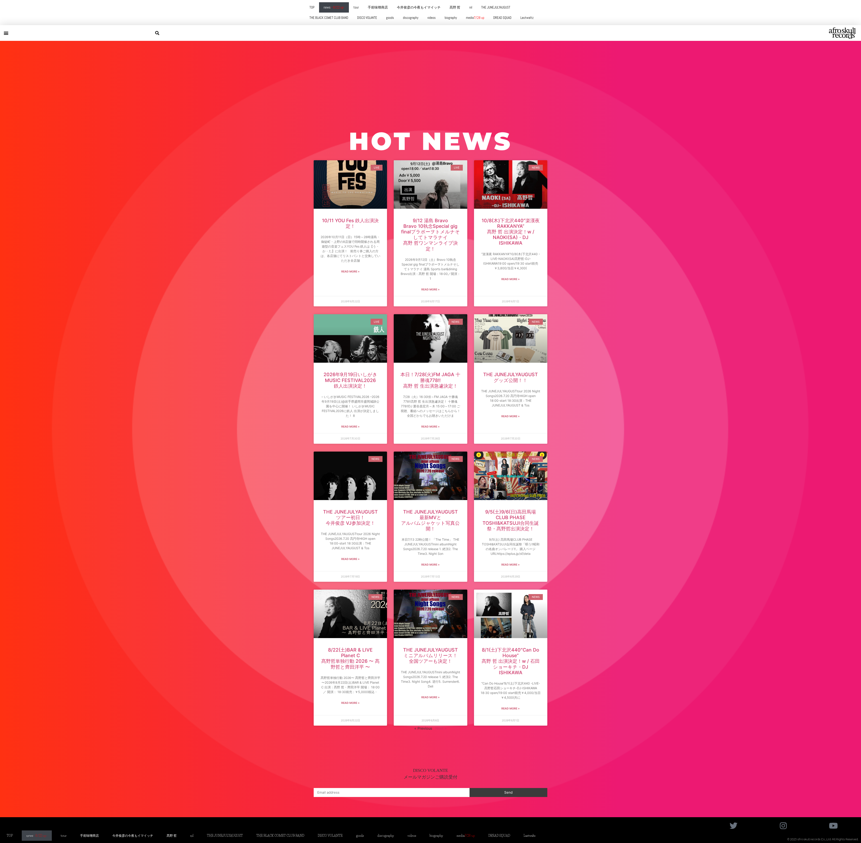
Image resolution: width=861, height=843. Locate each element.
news (334, 7)
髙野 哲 (455, 7)
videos (431, 17)
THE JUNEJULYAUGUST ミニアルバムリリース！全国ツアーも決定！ (430, 655)
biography (451, 17)
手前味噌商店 (378, 7)
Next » (441, 728)
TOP (312, 7)
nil (470, 7)
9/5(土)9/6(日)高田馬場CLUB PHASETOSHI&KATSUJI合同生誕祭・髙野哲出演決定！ (511, 520)
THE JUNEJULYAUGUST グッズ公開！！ (510, 377)
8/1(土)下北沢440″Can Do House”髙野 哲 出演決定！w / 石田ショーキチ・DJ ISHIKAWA (511, 661)
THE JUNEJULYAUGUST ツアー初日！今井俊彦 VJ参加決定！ (350, 517)
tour (356, 7)
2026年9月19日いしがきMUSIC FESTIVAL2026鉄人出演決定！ (350, 380)
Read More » (350, 271)
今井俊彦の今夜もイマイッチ (419, 7)
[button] (6, 33)
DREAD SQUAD (502, 17)
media (475, 17)
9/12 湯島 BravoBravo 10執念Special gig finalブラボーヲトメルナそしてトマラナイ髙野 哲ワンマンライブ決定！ (430, 235)
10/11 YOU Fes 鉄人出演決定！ (350, 223)
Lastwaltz (527, 17)
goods (390, 17)
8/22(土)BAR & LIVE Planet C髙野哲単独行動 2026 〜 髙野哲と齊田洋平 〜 (350, 658)
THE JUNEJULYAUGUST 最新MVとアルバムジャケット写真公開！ (430, 520)
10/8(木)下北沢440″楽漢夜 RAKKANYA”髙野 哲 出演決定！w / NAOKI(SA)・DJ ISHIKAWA (511, 232)
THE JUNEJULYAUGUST (495, 7)
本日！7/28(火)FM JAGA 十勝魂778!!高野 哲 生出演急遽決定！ (430, 380)
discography (410, 17)
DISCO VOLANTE (367, 17)
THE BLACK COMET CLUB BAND (328, 17)
